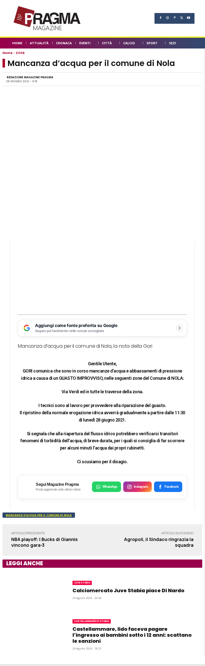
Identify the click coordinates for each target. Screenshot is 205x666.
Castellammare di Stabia (91, 621)
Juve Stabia (82, 582)
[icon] (190, 44)
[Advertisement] (102, 277)
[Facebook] (160, 18)
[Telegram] (170, 79)
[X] (181, 18)
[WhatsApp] (147, 79)
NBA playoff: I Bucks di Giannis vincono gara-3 (44, 542)
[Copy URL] (182, 79)
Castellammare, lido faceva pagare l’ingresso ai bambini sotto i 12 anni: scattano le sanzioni (132, 635)
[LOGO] (47, 18)
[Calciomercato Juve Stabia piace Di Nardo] (32, 590)
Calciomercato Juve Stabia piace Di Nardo (128, 590)
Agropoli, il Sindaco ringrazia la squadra (159, 542)
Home (7, 53)
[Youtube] (188, 18)
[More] (193, 79)
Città (20, 53)
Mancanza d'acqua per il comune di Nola (39, 515)
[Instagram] (167, 18)
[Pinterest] (174, 18)
